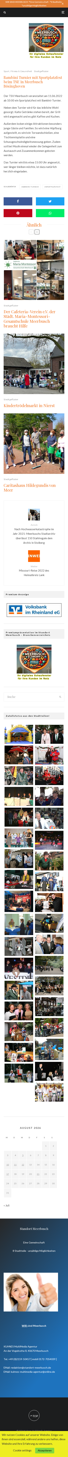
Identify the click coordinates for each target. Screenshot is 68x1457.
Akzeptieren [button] (45, 1450)
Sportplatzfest (53, 187)
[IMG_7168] (19, 858)
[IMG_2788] (49, 965)
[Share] (18, 201)
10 (7, 1164)
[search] (60, 697)
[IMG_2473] (49, 881)
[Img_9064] (19, 946)
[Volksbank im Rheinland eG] (34, 615)
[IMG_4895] (19, 879)
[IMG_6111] (49, 1092)
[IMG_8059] (19, 775)
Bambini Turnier (31, 187)
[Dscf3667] (19, 924)
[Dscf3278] (49, 818)
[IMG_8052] (49, 923)
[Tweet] (50, 201)
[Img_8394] (19, 796)
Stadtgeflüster (41, 71)
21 (38, 1174)
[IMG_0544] (49, 985)
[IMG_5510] (19, 734)
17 (7, 1174)
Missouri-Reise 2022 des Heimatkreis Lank (34, 571)
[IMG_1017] (49, 755)
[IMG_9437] (49, 1027)
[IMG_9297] (49, 944)
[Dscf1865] (19, 968)
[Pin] (18, 213)
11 (15, 1164)
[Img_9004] (19, 817)
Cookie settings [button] (22, 1450)
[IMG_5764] (19, 1031)
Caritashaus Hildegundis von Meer (30, 487)
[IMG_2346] (19, 1052)
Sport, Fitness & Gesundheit (18, 71)
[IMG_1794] (49, 861)
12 (23, 1164)
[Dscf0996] (19, 901)
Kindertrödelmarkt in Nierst (29, 405)
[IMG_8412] (49, 775)
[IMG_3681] (19, 1073)
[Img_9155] (49, 840)
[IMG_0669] (49, 1071)
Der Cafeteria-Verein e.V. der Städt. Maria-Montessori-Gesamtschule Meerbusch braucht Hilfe (29, 318)
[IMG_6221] (19, 1011)
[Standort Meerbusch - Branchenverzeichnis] (46, 24)
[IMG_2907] (19, 837)
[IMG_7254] (49, 1006)
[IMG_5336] (49, 902)
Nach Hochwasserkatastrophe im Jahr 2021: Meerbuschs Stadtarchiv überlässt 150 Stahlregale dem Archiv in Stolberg (34, 534)
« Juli (6, 1205)
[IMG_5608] (19, 755)
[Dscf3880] (49, 1049)
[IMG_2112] (19, 1095)
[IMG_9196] (19, 990)
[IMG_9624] (49, 734)
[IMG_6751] (49, 796)
